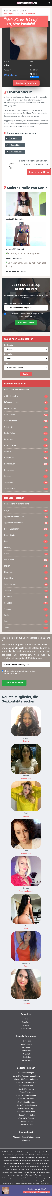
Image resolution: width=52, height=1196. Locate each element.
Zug (25, 621)
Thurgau (25, 609)
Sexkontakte (25, 488)
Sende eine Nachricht (26, 83)
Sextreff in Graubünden (27, 1095)
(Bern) (13, 75)
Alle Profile (27, 1029)
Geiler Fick (25, 427)
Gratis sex (25, 439)
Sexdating (25, 482)
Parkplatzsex (25, 458)
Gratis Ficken (16, 145)
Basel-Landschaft (25, 529)
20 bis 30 (14, 138)
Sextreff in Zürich (26, 1125)
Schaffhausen (25, 584)
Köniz (22, 11)
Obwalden (25, 578)
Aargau (25, 510)
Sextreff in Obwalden (26, 1102)
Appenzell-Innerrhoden (25, 523)
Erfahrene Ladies (25, 402)
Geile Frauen (25, 414)
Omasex (25, 451)
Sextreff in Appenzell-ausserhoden (26, 1076)
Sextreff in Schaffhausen (27, 1105)
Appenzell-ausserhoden (25, 516)
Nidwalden (25, 572)
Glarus (25, 553)
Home (6, 11)
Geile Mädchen (25, 421)
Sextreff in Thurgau (26, 1118)
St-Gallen (25, 603)
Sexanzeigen (25, 470)
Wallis (25, 615)
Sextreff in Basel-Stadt (27, 1082)
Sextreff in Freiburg (26, 1089)
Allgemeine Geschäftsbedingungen (26, 1137)
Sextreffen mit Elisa (39, 172)
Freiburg (25, 547)
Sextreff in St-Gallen (27, 1115)
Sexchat (25, 476)
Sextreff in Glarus (26, 1092)
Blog (26, 1019)
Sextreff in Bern (26, 1086)
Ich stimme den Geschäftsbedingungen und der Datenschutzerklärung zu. (27, 315)
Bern (14, 11)
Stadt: (7, 363)
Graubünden (25, 560)
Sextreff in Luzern (27, 1099)
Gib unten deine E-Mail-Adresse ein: (17, 303)
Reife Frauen (25, 464)
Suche (26, 1025)
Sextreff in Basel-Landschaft (26, 1079)
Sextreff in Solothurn (27, 1112)
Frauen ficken (25, 408)
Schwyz (25, 590)
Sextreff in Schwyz (26, 1108)
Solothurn (25, 597)
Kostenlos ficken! (26, 322)
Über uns (26, 1140)
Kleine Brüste (16, 152)
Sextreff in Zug (27, 1121)
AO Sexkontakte (25, 396)
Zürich (25, 627)
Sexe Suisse (26, 1022)
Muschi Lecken (25, 445)
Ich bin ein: (8, 345)
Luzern (25, 566)
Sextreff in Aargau (26, 1073)
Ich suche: (8, 354)
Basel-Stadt (25, 535)
